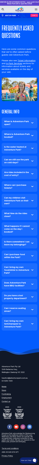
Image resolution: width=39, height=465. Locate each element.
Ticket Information (26, 60)
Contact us (6, 401)
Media (4, 387)
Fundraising (6, 394)
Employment (7, 398)
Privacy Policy (7, 456)
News (4, 390)
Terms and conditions (10, 448)
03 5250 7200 (7, 381)
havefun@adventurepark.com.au (15, 378)
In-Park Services (14, 63)
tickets (34, 15)
